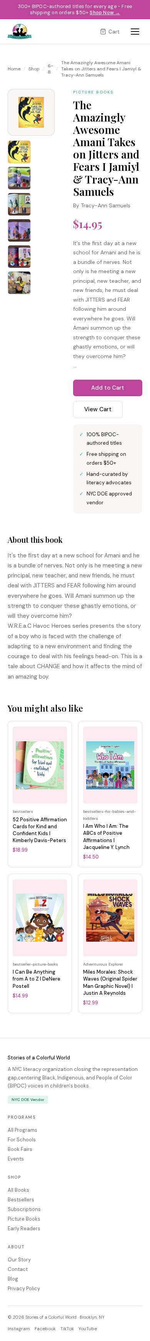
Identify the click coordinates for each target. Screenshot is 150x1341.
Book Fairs (20, 1149)
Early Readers (24, 1228)
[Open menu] (135, 31)
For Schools (22, 1139)
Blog (13, 1279)
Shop (34, 69)
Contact (18, 1269)
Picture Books (24, 1219)
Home (14, 69)
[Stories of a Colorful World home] (20, 31)
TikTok (67, 1329)
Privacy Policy (24, 1288)
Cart (113, 31)
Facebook (45, 1329)
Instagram (19, 1329)
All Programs (22, 1130)
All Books (18, 1190)
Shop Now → (105, 13)
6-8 (50, 69)
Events (16, 1159)
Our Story (19, 1259)
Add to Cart (107, 388)
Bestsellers (21, 1199)
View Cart (98, 409)
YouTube (87, 1329)
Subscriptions (24, 1209)
